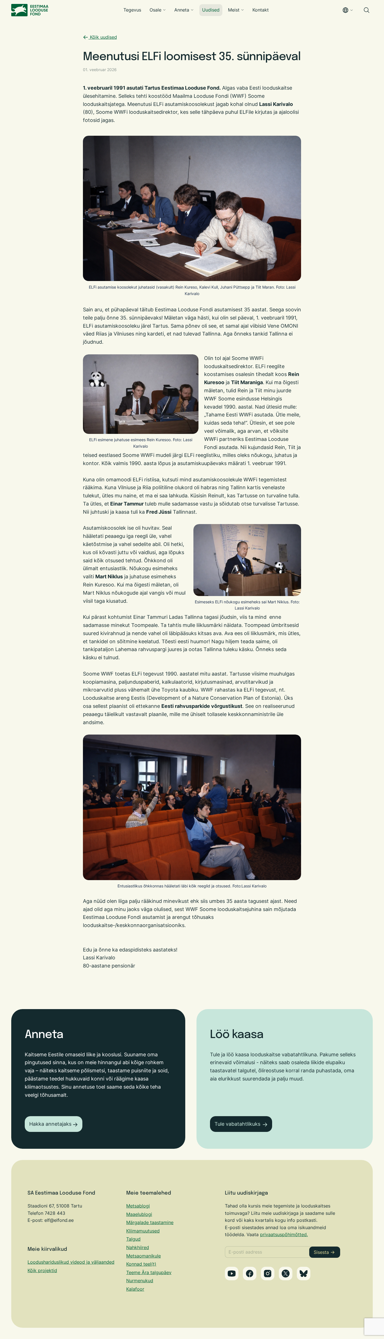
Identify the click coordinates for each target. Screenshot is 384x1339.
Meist (234, 10)
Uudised (211, 10)
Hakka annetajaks (50, 1124)
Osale (155, 10)
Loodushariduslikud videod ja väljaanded (71, 1262)
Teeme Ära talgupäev (148, 1272)
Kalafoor (135, 1289)
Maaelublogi (139, 1214)
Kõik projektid (42, 1270)
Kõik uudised (103, 37)
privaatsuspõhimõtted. (284, 1234)
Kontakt (260, 10)
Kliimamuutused (143, 1231)
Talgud (133, 1239)
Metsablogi (138, 1206)
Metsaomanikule (143, 1256)
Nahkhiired (137, 1247)
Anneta (181, 10)
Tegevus (132, 10)
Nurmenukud (139, 1280)
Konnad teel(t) (141, 1264)
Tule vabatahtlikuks (237, 1124)
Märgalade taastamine (149, 1222)
